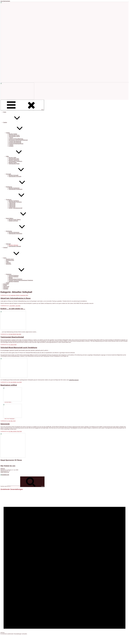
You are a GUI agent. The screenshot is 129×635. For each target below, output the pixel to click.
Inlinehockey (9, 231)
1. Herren (11, 137)
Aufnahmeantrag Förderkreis (15, 279)
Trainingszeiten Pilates (14, 163)
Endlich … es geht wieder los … (13, 309)
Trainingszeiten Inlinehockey (15, 233)
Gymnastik (8, 174)
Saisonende (5, 424)
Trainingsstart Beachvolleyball (12, 337)
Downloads (6, 284)
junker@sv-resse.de (74, 379)
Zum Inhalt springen (5, 1)
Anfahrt (7, 282)
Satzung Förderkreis (13, 276)
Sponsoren (8, 263)
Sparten (5, 122)
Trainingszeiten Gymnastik (15, 176)
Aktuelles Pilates (13, 162)
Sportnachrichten (10, 260)
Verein (4, 257)
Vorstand (5, 247)
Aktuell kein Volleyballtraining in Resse (16, 298)
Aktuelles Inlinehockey (14, 232)
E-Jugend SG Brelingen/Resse (16, 143)
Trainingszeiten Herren (14, 135)
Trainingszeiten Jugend (14, 136)
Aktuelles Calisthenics (14, 160)
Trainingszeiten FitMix (14, 158)
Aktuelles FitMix (12, 157)
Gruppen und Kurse (13, 220)
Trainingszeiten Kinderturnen (15, 189)
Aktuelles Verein (10, 259)
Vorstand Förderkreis (14, 275)
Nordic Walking (9, 218)
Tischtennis (8, 199)
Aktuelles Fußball (13, 134)
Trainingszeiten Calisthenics (15, 161)
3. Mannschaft (12, 205)
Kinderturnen (9, 186)
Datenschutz (6, 286)
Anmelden (5, 288)
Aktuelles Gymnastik (13, 175)
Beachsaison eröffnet (9, 385)
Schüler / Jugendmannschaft (15, 208)
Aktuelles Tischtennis (14, 200)
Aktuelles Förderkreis (14, 281)
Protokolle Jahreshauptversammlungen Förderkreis (21, 280)
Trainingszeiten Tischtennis (15, 202)
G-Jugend (11, 146)
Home (4, 112)
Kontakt (5, 285)
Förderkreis (8, 274)
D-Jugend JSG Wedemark (15, 142)
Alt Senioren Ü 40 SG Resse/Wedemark (18, 140)
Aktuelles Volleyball (13, 245)
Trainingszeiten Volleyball (15, 246)
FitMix (7, 156)
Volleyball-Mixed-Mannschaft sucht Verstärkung (19, 347)
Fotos (7, 261)
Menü (42, 109)
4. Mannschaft (12, 206)
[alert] (64, 563)
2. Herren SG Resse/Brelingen (16, 138)
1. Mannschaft (12, 203)
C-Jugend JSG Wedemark (15, 141)
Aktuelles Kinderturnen (14, 188)
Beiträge (11, 277)
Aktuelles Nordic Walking (15, 219)
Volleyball (8, 243)
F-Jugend (11, 144)
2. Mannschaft (12, 204)
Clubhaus (8, 262)
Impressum (5, 287)
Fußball (8, 132)
